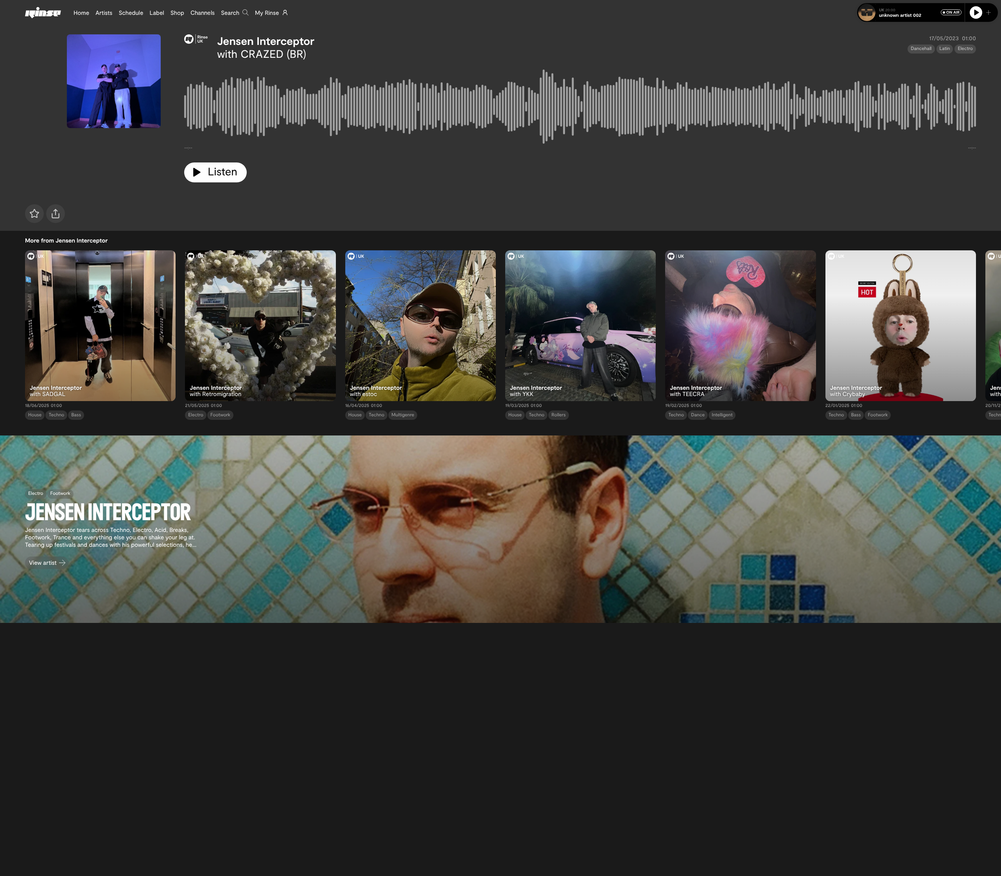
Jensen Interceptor (265, 40)
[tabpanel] (580, 108)
